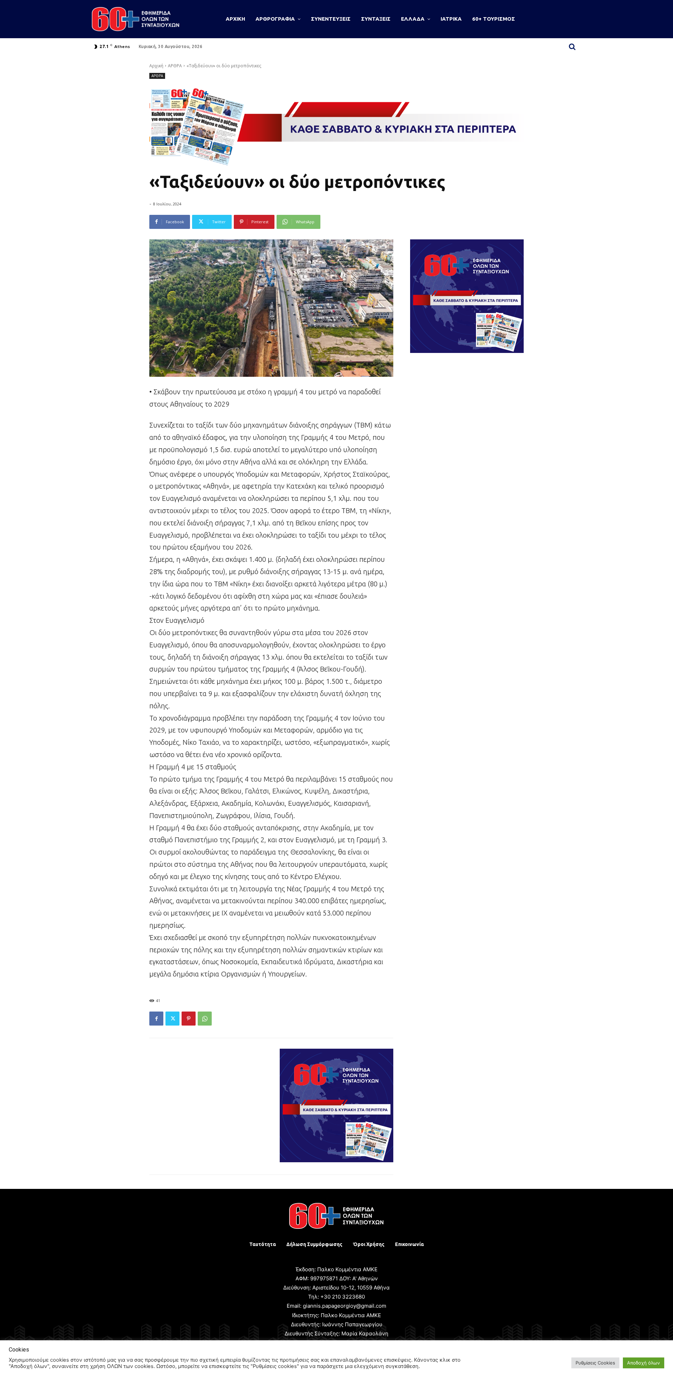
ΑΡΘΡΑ (175, 66)
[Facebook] (156, 1019)
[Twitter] (172, 1019)
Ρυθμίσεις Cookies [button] (595, 1363)
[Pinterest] (189, 1019)
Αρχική (156, 66)
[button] (572, 46)
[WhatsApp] (205, 1019)
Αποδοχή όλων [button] (643, 1363)
